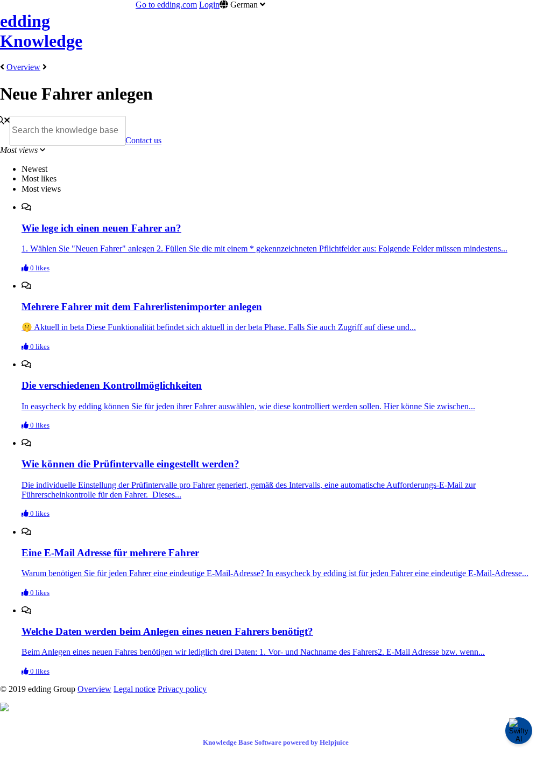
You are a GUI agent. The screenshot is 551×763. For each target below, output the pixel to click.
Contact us (143, 140)
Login (209, 4)
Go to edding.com (166, 4)
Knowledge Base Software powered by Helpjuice (276, 742)
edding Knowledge (41, 31)
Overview (23, 67)
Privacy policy (182, 689)
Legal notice (135, 689)
